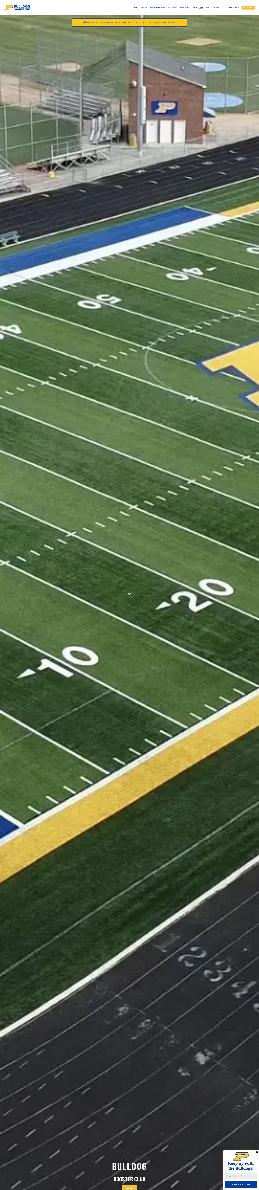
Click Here (156, 22)
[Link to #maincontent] (129, 594)
